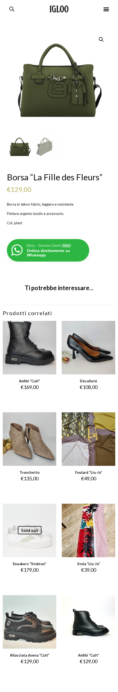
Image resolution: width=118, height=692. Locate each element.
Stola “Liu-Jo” (88, 564)
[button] (106, 8)
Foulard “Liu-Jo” (88, 472)
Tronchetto (29, 472)
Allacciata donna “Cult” (29, 655)
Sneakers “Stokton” (29, 564)
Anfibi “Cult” (29, 381)
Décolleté (88, 381)
